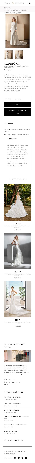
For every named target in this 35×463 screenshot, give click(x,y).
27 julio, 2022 (8, 420)
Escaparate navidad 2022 (11, 410)
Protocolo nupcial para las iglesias (15, 424)
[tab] (17, 139)
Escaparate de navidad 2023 (12, 403)
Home (6, 10)
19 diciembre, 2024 (10, 399)
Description (12, 139)
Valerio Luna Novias (21, 10)
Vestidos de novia (9, 13)
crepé (9, 135)
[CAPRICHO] (8, 54)
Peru (17, 320)
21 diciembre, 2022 (10, 412)
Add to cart (17, 105)
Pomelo (17, 224)
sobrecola (26, 135)
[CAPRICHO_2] (19, 54)
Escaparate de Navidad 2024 (12, 397)
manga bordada (17, 135)
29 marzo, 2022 (9, 427)
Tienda (12, 10)
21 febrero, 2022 (9, 433)
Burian (17, 272)
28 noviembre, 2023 (10, 406)
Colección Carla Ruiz (10, 431)
